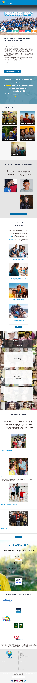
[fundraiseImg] (18, 483)
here (27, 570)
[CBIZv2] (18, 622)
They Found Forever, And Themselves (9, 504)
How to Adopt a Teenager (18, 320)
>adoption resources (23, 659)
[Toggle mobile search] (33, 1)
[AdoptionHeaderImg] (18, 244)
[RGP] (18, 633)
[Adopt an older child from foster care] (18, 263)
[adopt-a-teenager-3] (18, 304)
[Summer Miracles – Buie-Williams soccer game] (18, 434)
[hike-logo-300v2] (3, 26)
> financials (21, 653)
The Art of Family (4, 528)
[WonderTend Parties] (19, 606)
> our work (21, 668)
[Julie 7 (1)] (18, 283)
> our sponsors (22, 669)
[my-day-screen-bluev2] (7, 595)
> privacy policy (22, 655)
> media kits (21, 654)
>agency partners (22, 658)
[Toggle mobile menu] (35, 1)
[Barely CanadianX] (6, 616)
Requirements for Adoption (18, 259)
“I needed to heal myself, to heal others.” (9, 476)
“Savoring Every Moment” (6, 450)
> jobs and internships (23, 657)
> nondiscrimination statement (24, 656)
